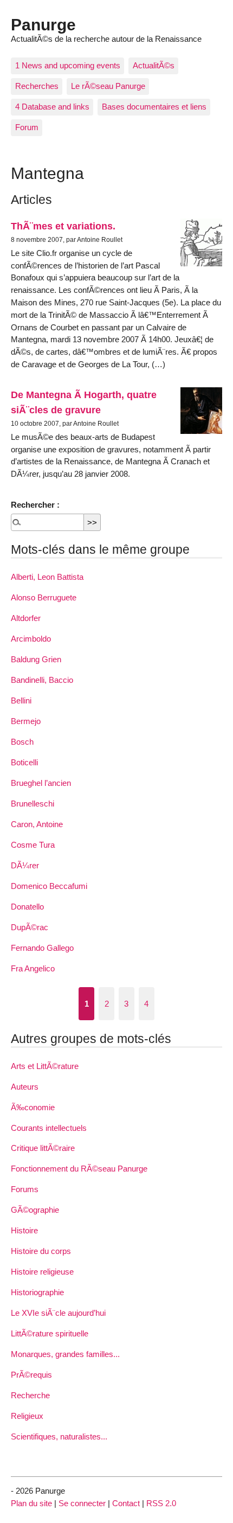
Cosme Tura (33, 844)
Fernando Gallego (42, 947)
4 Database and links (52, 106)
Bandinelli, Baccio (42, 679)
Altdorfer (26, 618)
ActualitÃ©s (153, 65)
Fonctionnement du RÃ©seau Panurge (79, 1168)
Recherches (37, 86)
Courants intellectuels (49, 1127)
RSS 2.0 (161, 1503)
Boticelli (24, 762)
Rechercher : (35, 504)
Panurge (43, 24)
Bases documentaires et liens (154, 106)
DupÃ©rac (29, 927)
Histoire (24, 1230)
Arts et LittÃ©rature (45, 1066)
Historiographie (37, 1292)
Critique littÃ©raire (43, 1148)
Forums (24, 1189)
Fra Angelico (33, 968)
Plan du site (31, 1503)
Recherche (30, 1395)
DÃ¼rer (25, 865)
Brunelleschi (32, 803)
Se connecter (82, 1503)
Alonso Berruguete (43, 597)
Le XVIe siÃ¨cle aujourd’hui (58, 1312)
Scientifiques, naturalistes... (59, 1436)
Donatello (27, 906)
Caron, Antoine (37, 824)
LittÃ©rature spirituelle (49, 1333)
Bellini (21, 700)
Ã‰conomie (33, 1107)
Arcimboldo (31, 638)
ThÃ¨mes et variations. (63, 226)
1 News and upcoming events (67, 65)
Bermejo (26, 721)
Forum (26, 127)
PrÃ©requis (31, 1374)
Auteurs (24, 1086)
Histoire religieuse (42, 1271)
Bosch (22, 741)
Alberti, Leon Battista (47, 576)
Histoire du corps (41, 1251)
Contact (126, 1503)
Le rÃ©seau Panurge (108, 86)
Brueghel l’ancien (41, 783)
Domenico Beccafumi (49, 886)
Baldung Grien (36, 659)
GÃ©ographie (35, 1209)
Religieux (27, 1415)
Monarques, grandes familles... (65, 1354)
